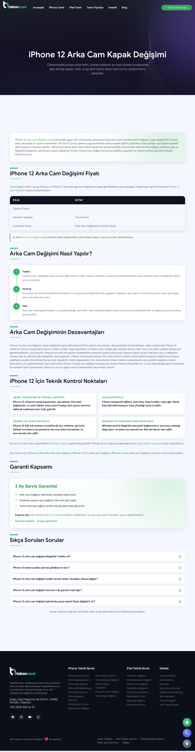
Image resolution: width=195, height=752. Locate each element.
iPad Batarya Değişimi (137, 688)
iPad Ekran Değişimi (136, 675)
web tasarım (16, 739)
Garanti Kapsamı (168, 700)
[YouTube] (30, 717)
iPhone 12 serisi (59, 443)
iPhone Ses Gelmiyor (78, 684)
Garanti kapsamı (24, 521)
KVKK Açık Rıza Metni (108, 742)
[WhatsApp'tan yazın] (187, 722)
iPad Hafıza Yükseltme (137, 692)
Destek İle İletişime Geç (171, 692)
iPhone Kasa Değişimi (106, 695)
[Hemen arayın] (187, 733)
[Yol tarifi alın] (187, 744)
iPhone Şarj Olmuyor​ (78, 692)
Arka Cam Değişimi (31, 237)
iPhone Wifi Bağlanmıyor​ (80, 688)
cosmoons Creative (33, 739)
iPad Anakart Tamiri (136, 696)
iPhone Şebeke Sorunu (79, 679)
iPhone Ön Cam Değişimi (107, 691)
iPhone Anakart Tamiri (79, 675)
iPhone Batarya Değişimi (107, 679)
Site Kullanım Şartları (126, 739)
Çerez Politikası (105, 739)
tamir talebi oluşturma (149, 443)
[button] (67, 7)
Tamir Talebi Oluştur (169, 704)
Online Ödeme (167, 679)
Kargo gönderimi (47, 521)
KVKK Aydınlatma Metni (152, 739)
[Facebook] (13, 717)
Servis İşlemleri (167, 696)
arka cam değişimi (37, 139)
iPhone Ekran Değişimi (79, 708)
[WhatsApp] (38, 717)
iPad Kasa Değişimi (136, 700)
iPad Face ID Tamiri (136, 704)
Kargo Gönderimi (168, 675)
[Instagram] (21, 717)
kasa (51, 139)
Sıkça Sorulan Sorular (170, 688)
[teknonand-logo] (14, 4)
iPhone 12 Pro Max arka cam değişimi (49, 453)
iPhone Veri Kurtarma (106, 675)
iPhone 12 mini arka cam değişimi (131, 453)
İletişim (125, 742)
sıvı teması (56, 515)
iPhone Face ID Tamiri (78, 704)
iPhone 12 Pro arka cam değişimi (91, 453)
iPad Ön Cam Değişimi (137, 684)
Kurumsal (164, 684)
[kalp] (46, 739)
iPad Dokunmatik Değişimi (139, 679)
